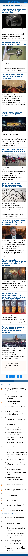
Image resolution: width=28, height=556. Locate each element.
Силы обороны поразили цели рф (14, 459)
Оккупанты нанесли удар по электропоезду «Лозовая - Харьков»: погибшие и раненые (14, 413)
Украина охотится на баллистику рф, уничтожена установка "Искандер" (14, 428)
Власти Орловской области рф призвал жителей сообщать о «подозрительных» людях (14, 542)
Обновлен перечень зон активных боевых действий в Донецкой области (14, 447)
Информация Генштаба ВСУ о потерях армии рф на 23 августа (14, 509)
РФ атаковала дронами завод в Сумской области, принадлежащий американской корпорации (14, 390)
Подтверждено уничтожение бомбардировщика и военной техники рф (14, 479)
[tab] (7, 381)
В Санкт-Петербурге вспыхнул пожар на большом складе (14, 499)
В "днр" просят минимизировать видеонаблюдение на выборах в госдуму (14, 535)
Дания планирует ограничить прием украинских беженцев (14, 490)
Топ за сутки (21, 380)
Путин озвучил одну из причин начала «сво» (14, 438)
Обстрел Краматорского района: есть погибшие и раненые (14, 485)
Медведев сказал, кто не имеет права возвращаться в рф (14, 522)
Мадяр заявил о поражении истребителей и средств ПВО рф (14, 418)
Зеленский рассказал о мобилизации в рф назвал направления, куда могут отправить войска (14, 454)
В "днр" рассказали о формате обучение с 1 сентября (14, 433)
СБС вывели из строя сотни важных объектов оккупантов (14, 494)
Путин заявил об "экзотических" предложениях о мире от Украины (14, 518)
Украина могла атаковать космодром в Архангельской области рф (14, 396)
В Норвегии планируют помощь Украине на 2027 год (14, 423)
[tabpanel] (14, 467)
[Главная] (9, 2)
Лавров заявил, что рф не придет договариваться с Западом (14, 504)
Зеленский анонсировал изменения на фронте (14, 473)
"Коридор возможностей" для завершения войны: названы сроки (14, 463)
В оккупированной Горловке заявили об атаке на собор (14, 407)
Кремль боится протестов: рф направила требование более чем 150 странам (14, 548)
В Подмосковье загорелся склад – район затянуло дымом (14, 402)
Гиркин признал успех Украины (14, 442)
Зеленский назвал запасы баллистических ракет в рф (14, 468)
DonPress (15, 1)
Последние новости (7, 380)
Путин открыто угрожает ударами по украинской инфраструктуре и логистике (14, 528)
